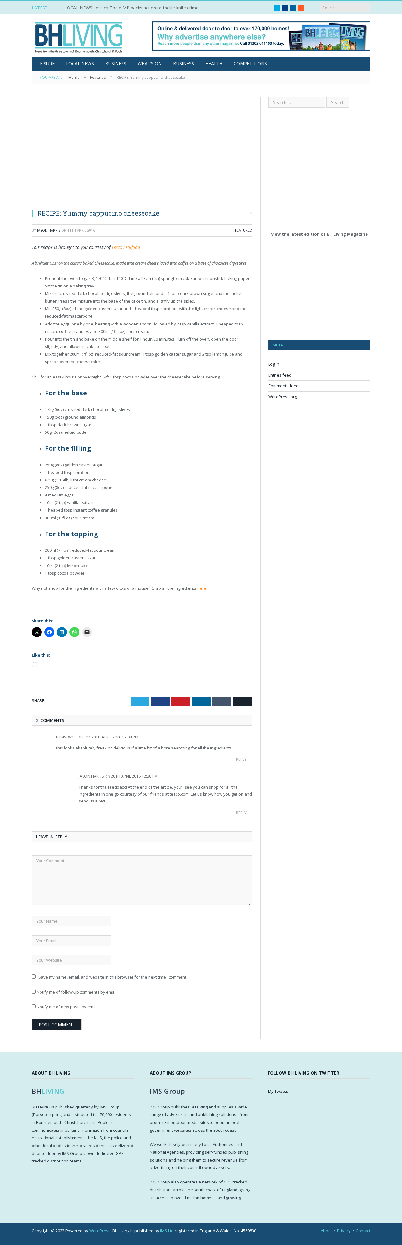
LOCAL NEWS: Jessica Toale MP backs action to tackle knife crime (131, 8)
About (326, 1230)
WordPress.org (282, 397)
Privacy (344, 1230)
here (201, 588)
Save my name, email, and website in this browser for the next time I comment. (112, 977)
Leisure (46, 64)
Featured (243, 230)
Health (213, 64)
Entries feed (279, 375)
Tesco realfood (125, 247)
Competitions (250, 64)
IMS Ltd (167, 1230)
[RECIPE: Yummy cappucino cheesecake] (142, 150)
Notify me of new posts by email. (68, 1007)
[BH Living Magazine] (79, 36)
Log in (273, 364)
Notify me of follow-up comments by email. (77, 992)
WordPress (100, 1230)
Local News (80, 64)
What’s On (150, 64)
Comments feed (283, 386)
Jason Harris (48, 230)
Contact (363, 1230)
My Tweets (278, 1091)
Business (115, 64)
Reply (241, 759)
